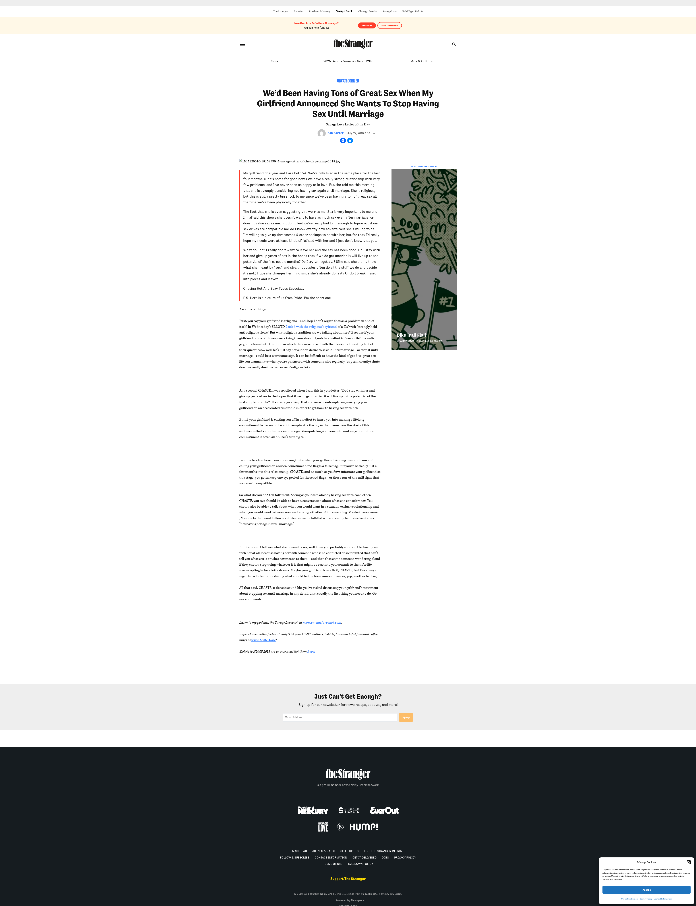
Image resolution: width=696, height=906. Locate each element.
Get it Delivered (364, 857)
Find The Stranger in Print (384, 851)
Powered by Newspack (349, 900)
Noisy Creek (344, 11)
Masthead (299, 851)
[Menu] (242, 44)
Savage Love (389, 11)
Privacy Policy (646, 898)
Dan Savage (336, 133)
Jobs (385, 857)
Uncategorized (348, 81)
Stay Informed (389, 25)
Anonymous (407, 341)
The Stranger (280, 11)
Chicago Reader (367, 11)
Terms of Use (332, 863)
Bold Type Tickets (412, 11)
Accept (647, 889)
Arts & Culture (421, 61)
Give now (367, 25)
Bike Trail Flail (411, 335)
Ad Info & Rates (323, 851)
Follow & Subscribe (294, 857)
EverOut (299, 11)
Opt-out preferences (629, 898)
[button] (689, 862)
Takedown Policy (360, 863)
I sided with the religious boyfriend (311, 326)
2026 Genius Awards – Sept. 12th (348, 61)
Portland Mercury (319, 11)
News (274, 61)
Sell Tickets (349, 851)
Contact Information (663, 898)
